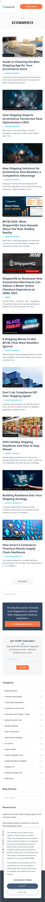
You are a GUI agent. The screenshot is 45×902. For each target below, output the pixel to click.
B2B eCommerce (11, 691)
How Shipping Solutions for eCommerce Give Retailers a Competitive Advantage (22, 171)
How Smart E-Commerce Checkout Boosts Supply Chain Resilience (19, 548)
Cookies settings (22, 880)
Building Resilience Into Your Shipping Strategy (22, 497)
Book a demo (31, 6)
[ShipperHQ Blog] (9, 6)
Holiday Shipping (10, 215)
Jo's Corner (9, 743)
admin (8, 297)
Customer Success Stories (14, 708)
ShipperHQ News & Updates (13, 272)
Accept (22, 886)
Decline (22, 892)
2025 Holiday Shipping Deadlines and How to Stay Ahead (21, 445)
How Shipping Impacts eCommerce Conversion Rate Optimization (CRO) (22, 118)
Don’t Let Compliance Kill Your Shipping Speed (20, 394)
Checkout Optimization (12, 108)
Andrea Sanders (12, 73)
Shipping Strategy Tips (12, 386)
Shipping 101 (8, 55)
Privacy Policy (29, 858)
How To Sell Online (12, 732)
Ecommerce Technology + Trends (16, 489)
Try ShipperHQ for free (22, 624)
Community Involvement (14, 702)
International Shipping (13, 737)
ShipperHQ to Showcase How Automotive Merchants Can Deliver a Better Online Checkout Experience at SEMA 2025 (22, 286)
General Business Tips (13, 720)
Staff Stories (9, 778)
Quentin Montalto (13, 400)
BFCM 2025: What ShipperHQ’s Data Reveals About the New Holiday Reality (20, 227)
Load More (22, 581)
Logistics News (10, 749)
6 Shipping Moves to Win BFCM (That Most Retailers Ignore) (21, 342)
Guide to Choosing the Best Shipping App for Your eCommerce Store (21, 65)
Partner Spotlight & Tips (14, 755)
